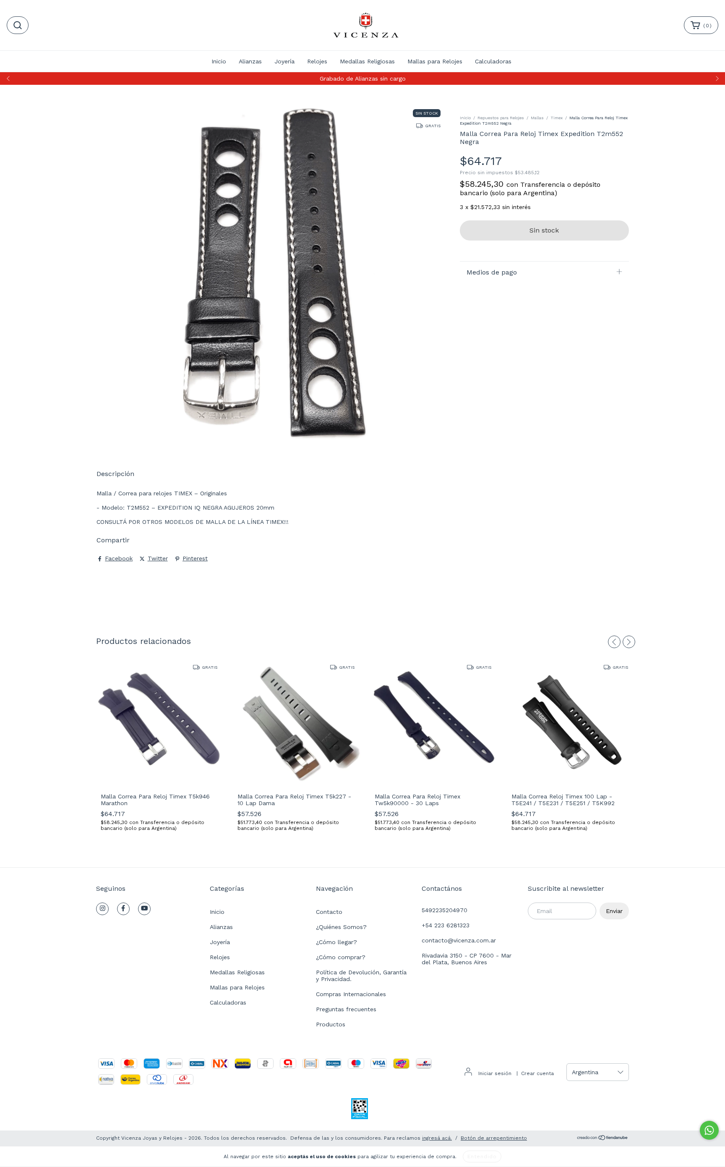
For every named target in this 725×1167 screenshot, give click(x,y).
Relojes (317, 61)
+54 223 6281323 (445, 925)
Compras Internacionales (351, 994)
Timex (556, 117)
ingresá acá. (437, 1138)
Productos (330, 1024)
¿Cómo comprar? (340, 957)
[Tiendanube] (602, 1139)
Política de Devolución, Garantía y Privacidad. (361, 975)
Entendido (482, 1156)
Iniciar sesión (494, 1073)
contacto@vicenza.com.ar (459, 940)
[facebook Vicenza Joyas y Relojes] (123, 909)
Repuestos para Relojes (500, 117)
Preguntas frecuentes (346, 1009)
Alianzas (250, 61)
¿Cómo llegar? (336, 942)
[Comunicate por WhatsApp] (709, 1130)
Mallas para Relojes (434, 61)
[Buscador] (18, 25)
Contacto (329, 911)
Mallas (537, 117)
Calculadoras (493, 61)
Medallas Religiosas (367, 61)
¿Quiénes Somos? (341, 927)
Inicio (218, 61)
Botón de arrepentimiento (494, 1138)
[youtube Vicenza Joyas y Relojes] (144, 909)
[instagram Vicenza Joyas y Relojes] (102, 909)
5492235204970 (444, 910)
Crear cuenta (537, 1073)
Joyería (284, 61)
